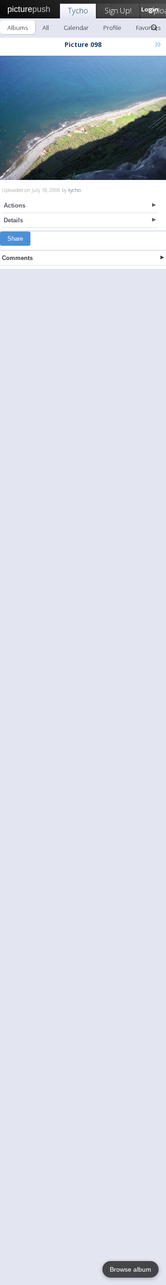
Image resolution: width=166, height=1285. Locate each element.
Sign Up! (118, 10)
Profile (112, 27)
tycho (74, 189)
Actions (14, 205)
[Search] (154, 27)
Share (15, 238)
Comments (17, 258)
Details (13, 220)
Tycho (78, 10)
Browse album (130, 1269)
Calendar (76, 27)
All (45, 27)
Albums (17, 27)
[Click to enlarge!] (83, 118)
